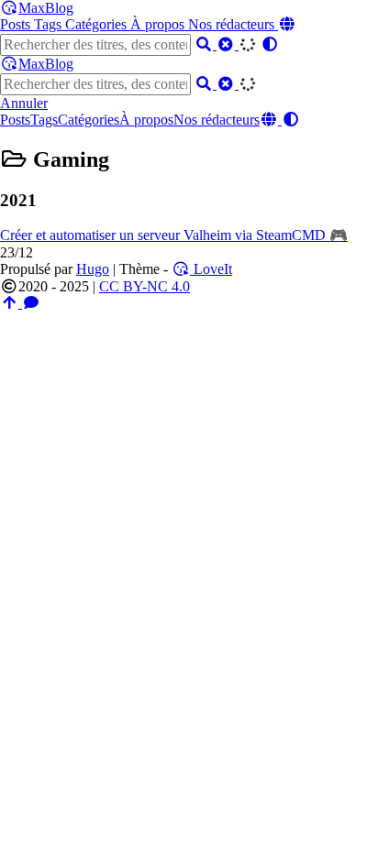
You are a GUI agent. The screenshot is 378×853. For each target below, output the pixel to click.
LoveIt (211, 269)
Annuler (24, 103)
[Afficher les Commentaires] (31, 303)
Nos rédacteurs (233, 24)
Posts (17, 24)
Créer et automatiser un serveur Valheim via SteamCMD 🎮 (174, 235)
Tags (49, 24)
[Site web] (287, 24)
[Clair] (228, 44)
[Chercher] (206, 44)
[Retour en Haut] (11, 303)
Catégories (97, 24)
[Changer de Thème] (270, 44)
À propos (159, 24)
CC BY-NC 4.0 (144, 286)
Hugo (92, 269)
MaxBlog (45, 8)
